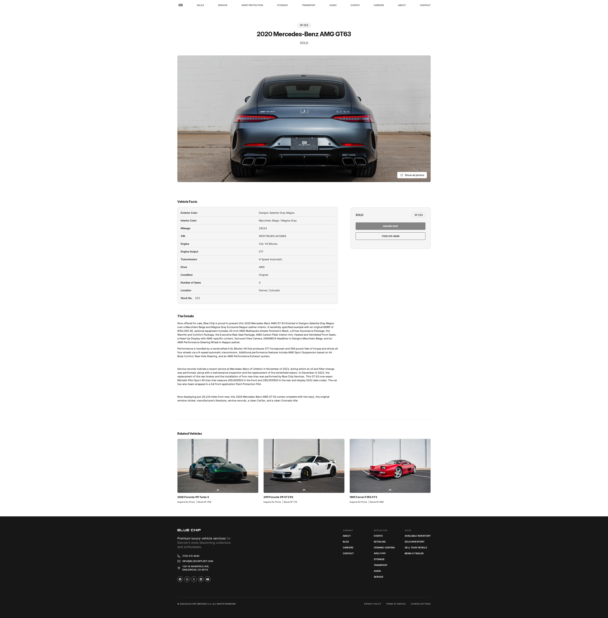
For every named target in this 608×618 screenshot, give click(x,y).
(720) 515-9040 (390, 236)
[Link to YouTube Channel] (208, 579)
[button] (200, 5)
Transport (380, 565)
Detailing (380, 541)
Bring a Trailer (414, 553)
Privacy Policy (372, 604)
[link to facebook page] (180, 579)
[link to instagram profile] (187, 579)
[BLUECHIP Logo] (189, 530)
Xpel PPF (380, 553)
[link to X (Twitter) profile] (194, 579)
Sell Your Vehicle (416, 547)
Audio (377, 571)
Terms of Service (396, 604)
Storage (379, 559)
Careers (348, 547)
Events (378, 535)
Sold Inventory (414, 541)
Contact (348, 553)
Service (378, 576)
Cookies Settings (421, 604)
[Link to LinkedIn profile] (201, 579)
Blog (346, 541)
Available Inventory (418, 535)
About (347, 535)
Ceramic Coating (384, 547)
